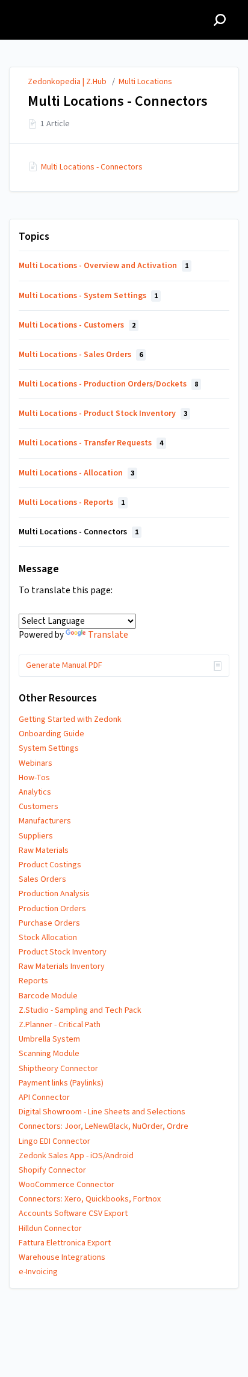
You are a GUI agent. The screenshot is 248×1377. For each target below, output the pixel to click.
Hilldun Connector (50, 1229)
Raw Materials (44, 850)
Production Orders (52, 909)
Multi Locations (145, 82)
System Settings (49, 748)
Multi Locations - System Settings (88, 296)
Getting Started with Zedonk (70, 719)
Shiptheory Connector (58, 1069)
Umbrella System (49, 1039)
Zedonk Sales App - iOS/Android (76, 1156)
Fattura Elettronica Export (65, 1243)
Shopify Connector (52, 1170)
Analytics (35, 792)
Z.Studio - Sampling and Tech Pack (80, 1010)
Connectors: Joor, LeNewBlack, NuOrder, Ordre (103, 1126)
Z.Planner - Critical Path (60, 1025)
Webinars (35, 763)
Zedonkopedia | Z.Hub (67, 82)
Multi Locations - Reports (72, 502)
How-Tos (34, 778)
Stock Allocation (48, 938)
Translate (108, 634)
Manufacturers (45, 821)
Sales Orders (42, 879)
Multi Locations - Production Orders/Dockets (108, 384)
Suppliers (36, 836)
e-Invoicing (38, 1272)
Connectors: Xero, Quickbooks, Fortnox (90, 1199)
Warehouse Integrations (62, 1257)
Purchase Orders (49, 923)
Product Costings (50, 865)
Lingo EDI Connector (54, 1141)
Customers (38, 807)
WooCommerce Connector (66, 1185)
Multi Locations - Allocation (76, 473)
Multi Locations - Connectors (92, 167)
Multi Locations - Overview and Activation (103, 266)
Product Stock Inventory (63, 952)
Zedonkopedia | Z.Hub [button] (62, 7)
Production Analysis (54, 894)
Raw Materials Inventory (62, 966)
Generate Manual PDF (64, 665)
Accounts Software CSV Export (73, 1214)
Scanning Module (49, 1054)
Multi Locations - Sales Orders (81, 355)
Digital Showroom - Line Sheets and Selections (102, 1112)
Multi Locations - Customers (77, 325)
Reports (33, 981)
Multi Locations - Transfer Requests (91, 443)
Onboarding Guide (51, 734)
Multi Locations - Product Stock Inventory (103, 414)
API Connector (44, 1098)
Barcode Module (48, 996)
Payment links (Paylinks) (61, 1083)
